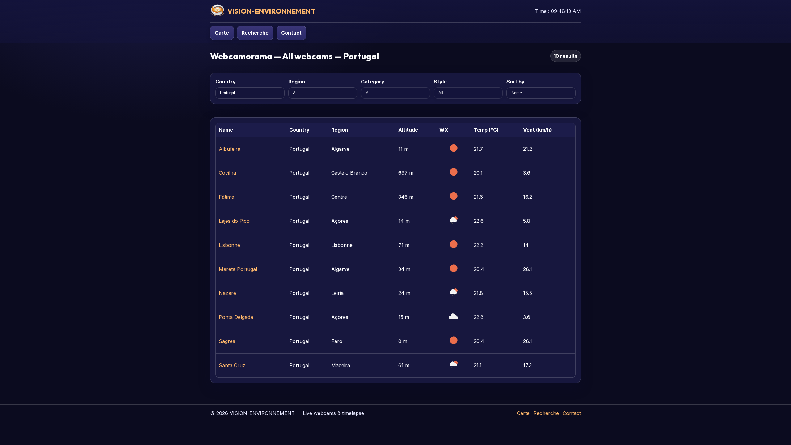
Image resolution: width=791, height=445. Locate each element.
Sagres (227, 341)
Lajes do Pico (234, 221)
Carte (222, 33)
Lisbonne (229, 245)
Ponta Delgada (236, 317)
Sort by (515, 81)
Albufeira (229, 149)
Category (372, 81)
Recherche (255, 33)
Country (225, 81)
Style (440, 81)
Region (296, 81)
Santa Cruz (232, 365)
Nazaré (227, 293)
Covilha (227, 173)
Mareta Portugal (238, 269)
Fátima (226, 197)
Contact (291, 33)
